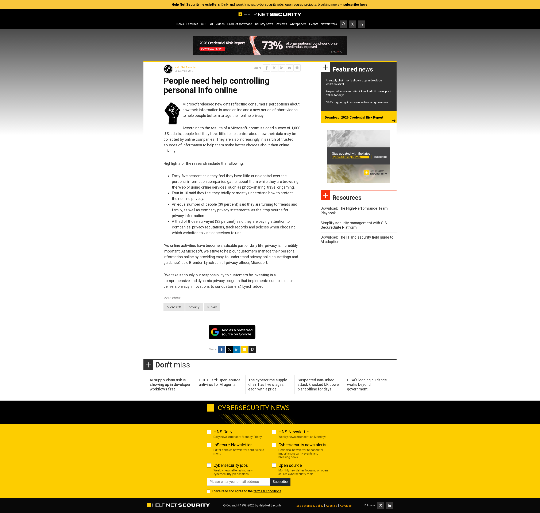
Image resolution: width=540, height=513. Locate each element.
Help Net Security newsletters (196, 5)
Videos (220, 24)
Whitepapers (298, 24)
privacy (194, 307)
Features (192, 24)
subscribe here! (355, 5)
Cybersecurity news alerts (302, 444)
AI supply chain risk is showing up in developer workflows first (170, 384)
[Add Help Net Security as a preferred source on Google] (297, 68)
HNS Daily (222, 431)
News (180, 24)
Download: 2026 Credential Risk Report (354, 117)
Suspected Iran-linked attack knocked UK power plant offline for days (319, 384)
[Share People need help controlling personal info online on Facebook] (266, 68)
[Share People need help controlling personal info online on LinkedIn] (281, 68)
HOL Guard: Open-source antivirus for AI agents (219, 382)
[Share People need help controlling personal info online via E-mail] (289, 68)
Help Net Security (185, 67)
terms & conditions (267, 491)
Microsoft (174, 307)
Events (313, 24)
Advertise (345, 505)
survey (212, 307)
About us (331, 505)
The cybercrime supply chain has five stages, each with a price (267, 384)
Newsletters (329, 24)
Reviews (281, 24)
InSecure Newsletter (232, 444)
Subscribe (280, 481)
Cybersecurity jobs (230, 465)
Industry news (264, 24)
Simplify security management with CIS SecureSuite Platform (354, 225)
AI (211, 24)
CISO (204, 24)
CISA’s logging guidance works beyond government (357, 102)
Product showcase (239, 24)
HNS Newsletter (293, 431)
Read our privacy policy (309, 505)
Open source (290, 465)
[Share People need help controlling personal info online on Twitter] (274, 68)
